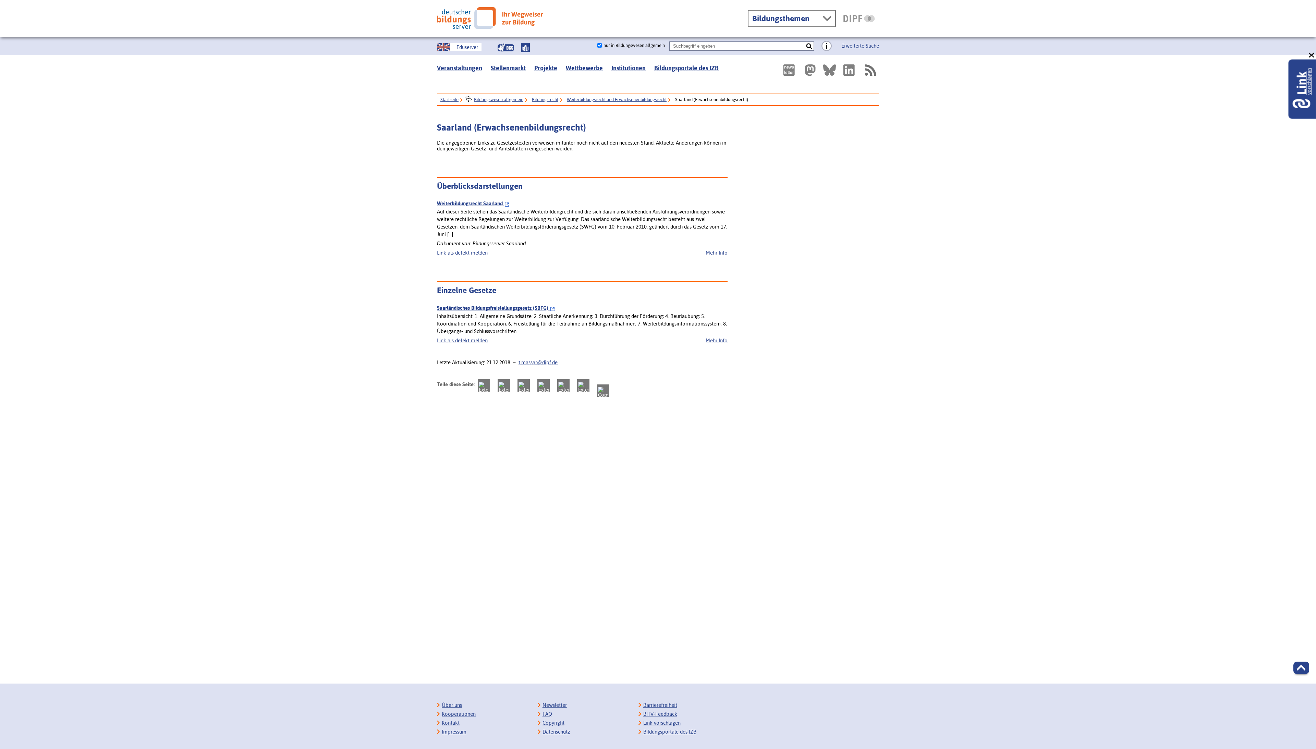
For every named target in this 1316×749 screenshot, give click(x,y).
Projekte (545, 68)
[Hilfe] (826, 46)
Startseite (449, 99)
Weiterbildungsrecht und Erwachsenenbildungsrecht (617, 99)
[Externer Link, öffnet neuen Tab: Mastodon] (810, 70)
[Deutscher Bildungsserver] (490, 18)
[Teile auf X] (523, 385)
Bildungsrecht (545, 99)
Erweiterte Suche (860, 46)
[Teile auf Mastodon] (484, 385)
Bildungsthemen (780, 18)
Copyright (553, 723)
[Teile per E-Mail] (583, 385)
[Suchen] (809, 46)
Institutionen (628, 68)
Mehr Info (717, 253)
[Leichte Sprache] (525, 47)
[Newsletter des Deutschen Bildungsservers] (789, 70)
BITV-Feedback (660, 714)
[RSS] (870, 70)
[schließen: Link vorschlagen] (1312, 55)
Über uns (452, 705)
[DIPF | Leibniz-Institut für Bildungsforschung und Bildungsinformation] (859, 18)
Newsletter (555, 705)
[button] (1301, 668)
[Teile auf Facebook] (504, 385)
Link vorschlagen (662, 723)
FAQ (547, 714)
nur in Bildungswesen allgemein (634, 45)
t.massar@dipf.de (538, 362)
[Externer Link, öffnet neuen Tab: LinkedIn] (849, 70)
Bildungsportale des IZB (686, 68)
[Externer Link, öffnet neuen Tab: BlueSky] (829, 70)
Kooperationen (459, 714)
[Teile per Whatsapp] (543, 385)
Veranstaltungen (459, 68)
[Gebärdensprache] (506, 47)
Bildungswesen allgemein (498, 99)
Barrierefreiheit (660, 705)
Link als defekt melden (462, 253)
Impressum (454, 732)
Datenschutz (556, 732)
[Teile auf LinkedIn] (563, 385)
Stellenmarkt (508, 68)
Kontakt (451, 723)
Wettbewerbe (584, 68)
